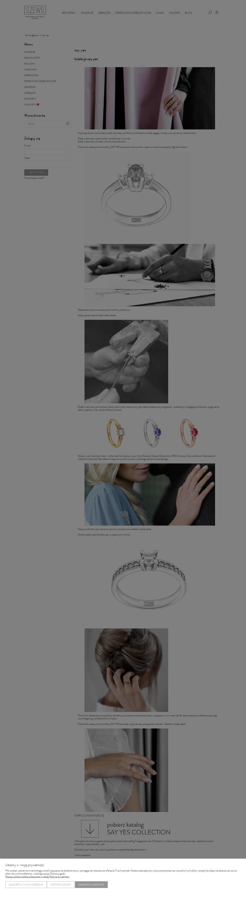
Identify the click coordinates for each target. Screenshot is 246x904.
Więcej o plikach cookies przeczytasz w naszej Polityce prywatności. (37, 877)
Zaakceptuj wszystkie (91, 885)
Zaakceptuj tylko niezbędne (26, 885)
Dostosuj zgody (61, 885)
